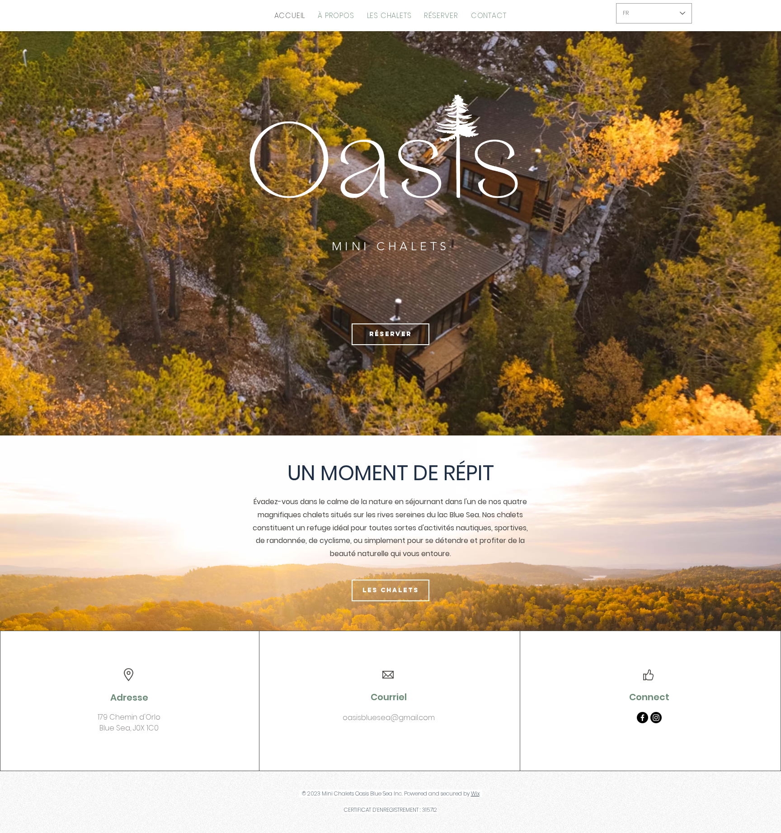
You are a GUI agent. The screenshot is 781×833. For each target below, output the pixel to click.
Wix (475, 793)
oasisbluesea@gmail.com (389, 717)
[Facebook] (642, 717)
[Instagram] (656, 717)
